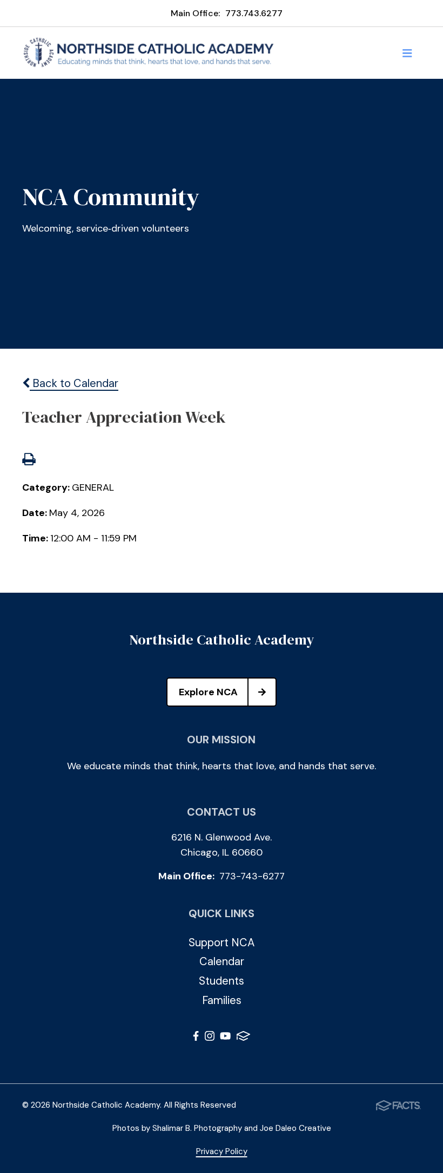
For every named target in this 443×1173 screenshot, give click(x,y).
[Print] (28, 460)
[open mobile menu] (407, 52)
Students (221, 981)
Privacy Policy (221, 1151)
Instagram (209, 1038)
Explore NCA (208, 692)
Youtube (225, 1038)
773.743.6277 (254, 13)
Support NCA (221, 942)
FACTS (243, 1038)
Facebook (196, 1038)
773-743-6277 (252, 876)
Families (221, 1000)
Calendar (221, 961)
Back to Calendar (74, 383)
